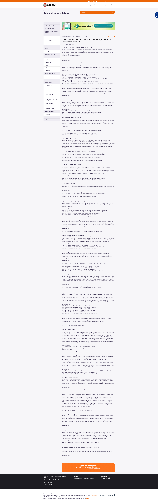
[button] (113, 32)
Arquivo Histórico (49, 85)
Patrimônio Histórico (49, 111)
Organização (48, 43)
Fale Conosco (48, 40)
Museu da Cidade (49, 103)
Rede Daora (48, 62)
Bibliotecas (47, 91)
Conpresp (47, 114)
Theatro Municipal (49, 108)
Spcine (46, 119)
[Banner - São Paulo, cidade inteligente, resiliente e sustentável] (88, 467)
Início (45, 18)
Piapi (46, 65)
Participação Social (49, 25)
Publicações (47, 117)
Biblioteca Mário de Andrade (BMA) (51, 88)
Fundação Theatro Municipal (51, 80)
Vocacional (47, 70)
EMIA (46, 59)
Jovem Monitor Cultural (50, 73)
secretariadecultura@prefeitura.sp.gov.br (84, 478)
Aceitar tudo (102, 495)
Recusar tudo (111, 495)
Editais (46, 48)
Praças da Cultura (49, 106)
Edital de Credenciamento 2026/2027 (51, 77)
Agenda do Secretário (50, 37)
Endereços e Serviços (49, 54)
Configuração (94, 495)
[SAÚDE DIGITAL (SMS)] (88, 25)
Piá (46, 67)
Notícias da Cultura (49, 46)
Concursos (47, 51)
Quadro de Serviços (49, 28)
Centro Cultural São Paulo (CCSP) (51, 100)
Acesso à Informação (49, 23)
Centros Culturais (49, 97)
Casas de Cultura (49, 94)
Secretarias (49, 18)
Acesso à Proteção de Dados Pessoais (51, 32)
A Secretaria (47, 35)
